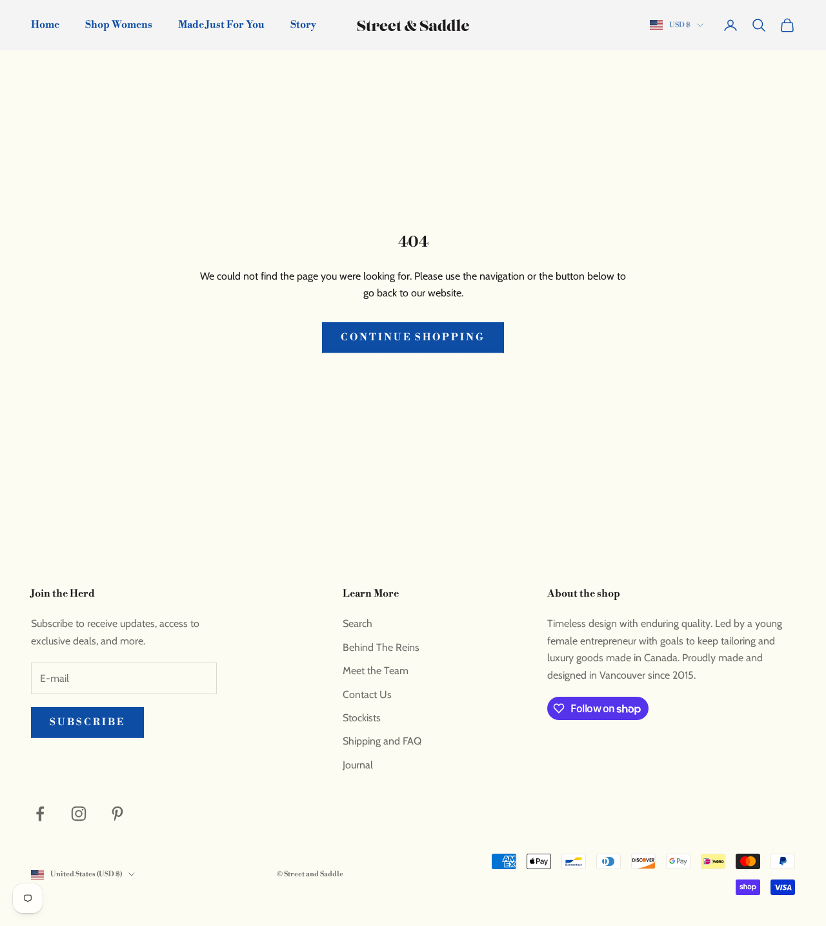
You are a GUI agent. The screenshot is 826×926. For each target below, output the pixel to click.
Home (45, 25)
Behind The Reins (381, 647)
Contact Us (367, 694)
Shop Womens (118, 25)
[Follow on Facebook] (40, 814)
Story (303, 25)
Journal (358, 765)
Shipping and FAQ (382, 741)
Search (357, 623)
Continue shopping (413, 337)
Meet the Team (375, 670)
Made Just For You (221, 25)
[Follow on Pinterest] (117, 814)
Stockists (362, 718)
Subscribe (87, 722)
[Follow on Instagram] (79, 814)
